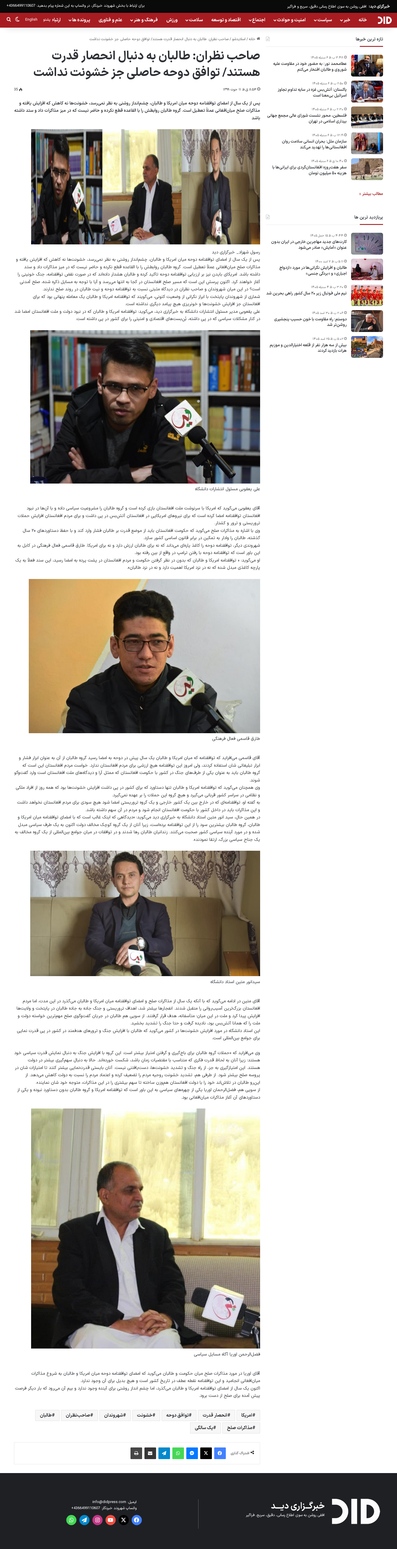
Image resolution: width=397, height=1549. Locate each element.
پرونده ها (81, 20)
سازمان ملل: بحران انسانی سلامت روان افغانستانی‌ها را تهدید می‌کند (314, 144)
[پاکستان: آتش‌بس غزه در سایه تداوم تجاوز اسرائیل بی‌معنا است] (367, 91)
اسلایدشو (239, 39)
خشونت (144, 1415)
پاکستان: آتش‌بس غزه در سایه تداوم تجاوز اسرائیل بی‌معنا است (312, 92)
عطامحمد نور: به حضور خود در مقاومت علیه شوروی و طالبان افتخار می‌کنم (310, 66)
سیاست (324, 20)
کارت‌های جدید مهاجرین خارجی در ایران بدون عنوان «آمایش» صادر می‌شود (309, 245)
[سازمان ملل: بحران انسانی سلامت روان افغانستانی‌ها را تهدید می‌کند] (367, 143)
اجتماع (258, 20)
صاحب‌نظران (78, 1415)
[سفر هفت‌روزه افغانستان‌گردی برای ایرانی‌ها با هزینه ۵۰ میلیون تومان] (367, 169)
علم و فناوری (110, 20)
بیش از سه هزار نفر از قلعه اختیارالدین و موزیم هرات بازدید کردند (308, 348)
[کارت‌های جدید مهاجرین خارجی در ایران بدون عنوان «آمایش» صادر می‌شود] (367, 244)
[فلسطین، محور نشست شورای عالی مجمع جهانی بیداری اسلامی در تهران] (367, 117)
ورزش (172, 20)
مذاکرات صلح (239, 1427)
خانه (363, 20)
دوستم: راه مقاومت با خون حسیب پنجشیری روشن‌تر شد (310, 322)
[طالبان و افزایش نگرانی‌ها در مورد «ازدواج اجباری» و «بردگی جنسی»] (367, 269)
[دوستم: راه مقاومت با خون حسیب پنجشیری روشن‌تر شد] (367, 321)
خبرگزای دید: (379, 6)
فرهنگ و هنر (146, 20)
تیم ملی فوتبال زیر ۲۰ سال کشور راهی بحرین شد (306, 293)
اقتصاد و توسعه (226, 20)
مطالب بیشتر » (371, 194)
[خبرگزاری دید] (385, 20)
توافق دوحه (177, 1415)
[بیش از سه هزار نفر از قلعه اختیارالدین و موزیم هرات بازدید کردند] (367, 347)
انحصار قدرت (215, 1415)
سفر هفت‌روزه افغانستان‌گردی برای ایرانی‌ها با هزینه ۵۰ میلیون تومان (309, 170)
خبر (347, 20)
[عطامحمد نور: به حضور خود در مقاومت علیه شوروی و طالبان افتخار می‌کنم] (367, 66)
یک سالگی (204, 1427)
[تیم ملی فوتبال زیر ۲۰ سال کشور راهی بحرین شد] (367, 295)
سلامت (196, 20)
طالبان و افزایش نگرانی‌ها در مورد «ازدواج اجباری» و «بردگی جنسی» (313, 270)
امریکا (246, 1415)
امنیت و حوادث (291, 20)
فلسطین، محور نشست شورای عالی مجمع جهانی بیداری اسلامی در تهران (307, 118)
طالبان (46, 1415)
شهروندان (113, 1415)
